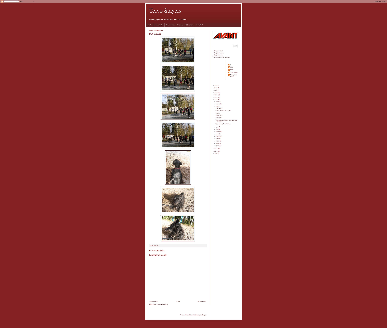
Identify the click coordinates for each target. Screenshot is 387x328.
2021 (216, 85)
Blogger (204, 315)
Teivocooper (190, 25)
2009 (216, 151)
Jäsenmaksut (170, 25)
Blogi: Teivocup (218, 55)
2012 (216, 97)
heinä (217, 131)
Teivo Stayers (165, 10)
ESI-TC (218, 113)
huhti (217, 138)
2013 (216, 95)
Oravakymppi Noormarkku (223, 124)
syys (217, 127)
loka (217, 106)
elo (217, 129)
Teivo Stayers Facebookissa (221, 57)
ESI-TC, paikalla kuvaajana (223, 110)
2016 (216, 87)
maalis (218, 141)
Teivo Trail (200, 25)
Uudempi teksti (154, 301)
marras (218, 104)
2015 (216, 90)
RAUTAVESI (219, 108)
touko (217, 136)
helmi (217, 143)
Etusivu (150, 25)
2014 (216, 92)
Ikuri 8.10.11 (219, 115)
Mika (231, 67)
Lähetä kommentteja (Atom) (160, 304)
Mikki (231, 69)
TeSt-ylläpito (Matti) (233, 75)
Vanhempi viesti (201, 301)
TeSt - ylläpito (234, 72)
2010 (216, 148)
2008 (216, 153)
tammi (218, 146)
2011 (216, 99)
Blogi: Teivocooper (219, 53)
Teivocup (180, 25)
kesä (217, 134)
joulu (217, 101)
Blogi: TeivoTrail (218, 51)
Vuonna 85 (219, 118)
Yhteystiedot (159, 25)
